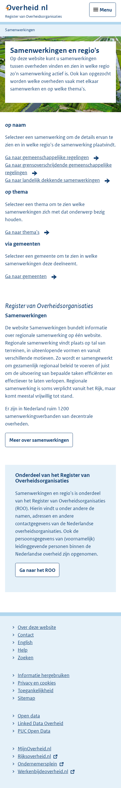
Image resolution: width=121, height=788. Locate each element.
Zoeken (25, 658)
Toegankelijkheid (35, 690)
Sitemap (26, 698)
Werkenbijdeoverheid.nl (43, 771)
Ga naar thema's (22, 232)
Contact (26, 635)
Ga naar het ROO (37, 570)
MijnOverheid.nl (34, 749)
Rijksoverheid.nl (34, 756)
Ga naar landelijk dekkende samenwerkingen (52, 180)
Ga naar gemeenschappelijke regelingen (47, 157)
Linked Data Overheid (40, 723)
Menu (106, 10)
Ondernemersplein (37, 764)
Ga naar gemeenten (26, 276)
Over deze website (37, 627)
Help (23, 650)
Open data (29, 716)
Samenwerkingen (20, 29)
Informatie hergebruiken (44, 675)
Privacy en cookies (37, 683)
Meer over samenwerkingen (39, 440)
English (25, 642)
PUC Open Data (34, 731)
